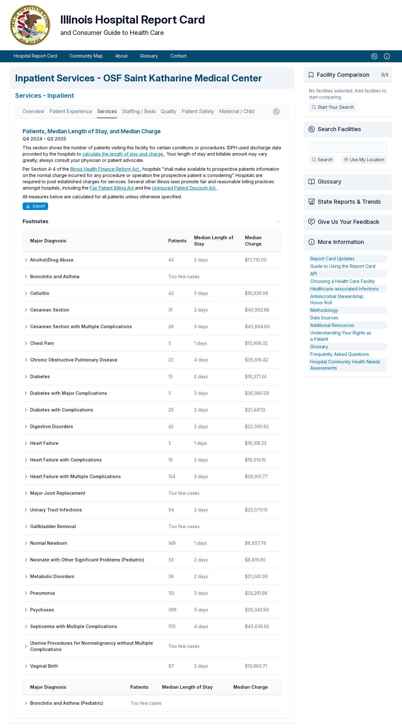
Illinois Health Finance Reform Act (105, 169)
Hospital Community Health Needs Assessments (345, 365)
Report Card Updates (332, 258)
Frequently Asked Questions (339, 354)
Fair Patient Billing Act (112, 187)
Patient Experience (70, 111)
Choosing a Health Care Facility (342, 281)
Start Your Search (336, 107)
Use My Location (367, 159)
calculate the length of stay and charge (123, 154)
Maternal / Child (236, 111)
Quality (169, 111)
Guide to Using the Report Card (342, 266)
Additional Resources (332, 325)
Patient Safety (198, 111)
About (121, 55)
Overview (33, 111)
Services (107, 111)
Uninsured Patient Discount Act (184, 187)
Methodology (324, 310)
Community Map (86, 55)
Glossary (149, 55)
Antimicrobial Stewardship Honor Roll (336, 299)
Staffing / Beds (139, 111)
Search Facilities (339, 129)
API (313, 273)
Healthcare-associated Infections (344, 288)
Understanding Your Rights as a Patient (340, 336)
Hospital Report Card (35, 55)
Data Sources (324, 317)
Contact (179, 55)
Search (325, 159)
